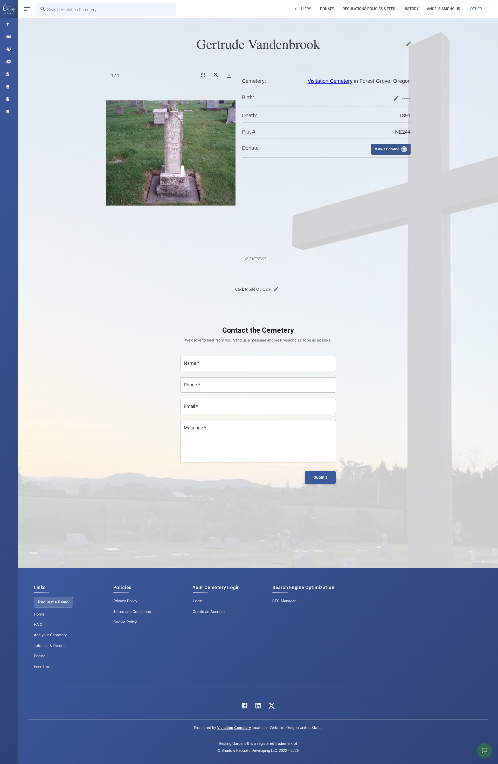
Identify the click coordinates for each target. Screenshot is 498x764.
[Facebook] (244, 707)
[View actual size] (216, 75)
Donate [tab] (327, 9)
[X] (271, 707)
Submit (320, 477)
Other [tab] (476, 9)
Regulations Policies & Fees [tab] (369, 9)
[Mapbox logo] (255, 259)
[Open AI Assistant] (484, 750)
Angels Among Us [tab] (443, 9)
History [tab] (411, 9)
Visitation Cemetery (330, 81)
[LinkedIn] (258, 707)
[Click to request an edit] (408, 43)
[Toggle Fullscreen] (203, 75)
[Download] (229, 75)
